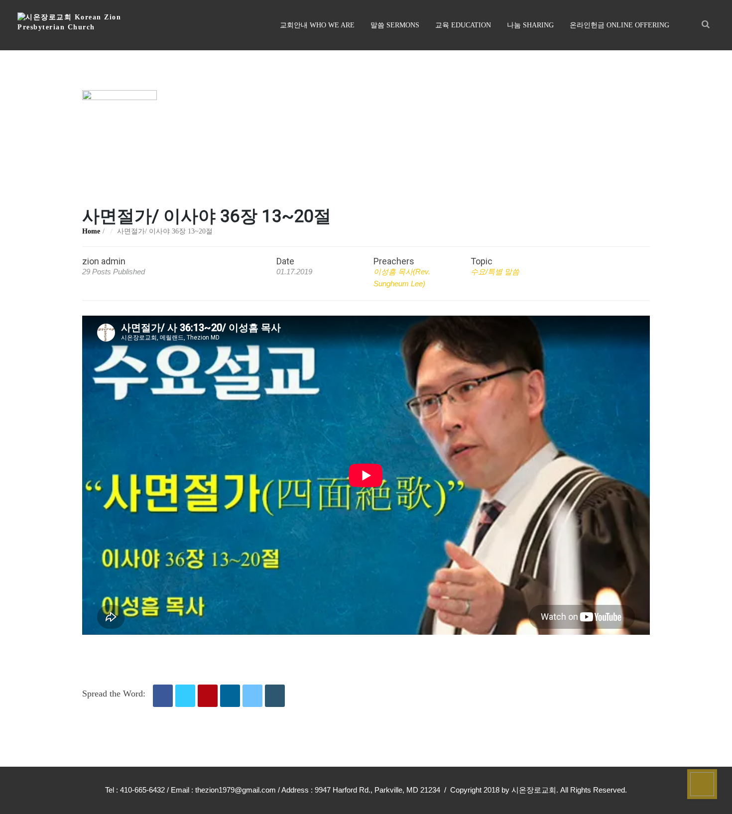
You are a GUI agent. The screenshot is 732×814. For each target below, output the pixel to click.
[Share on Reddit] (252, 696)
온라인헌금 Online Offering (619, 25)
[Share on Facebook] (163, 696)
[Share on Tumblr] (275, 696)
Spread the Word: (113, 693)
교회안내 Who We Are (317, 25)
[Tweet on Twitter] (185, 696)
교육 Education (463, 25)
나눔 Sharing (530, 25)
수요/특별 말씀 (495, 271)
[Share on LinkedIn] (230, 696)
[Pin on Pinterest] (208, 696)
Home (91, 231)
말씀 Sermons (394, 25)
